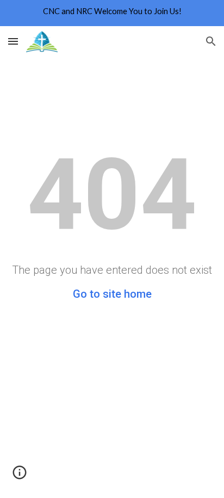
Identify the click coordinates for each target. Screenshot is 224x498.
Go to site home (112, 293)
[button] (13, 41)
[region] (112, 13)
